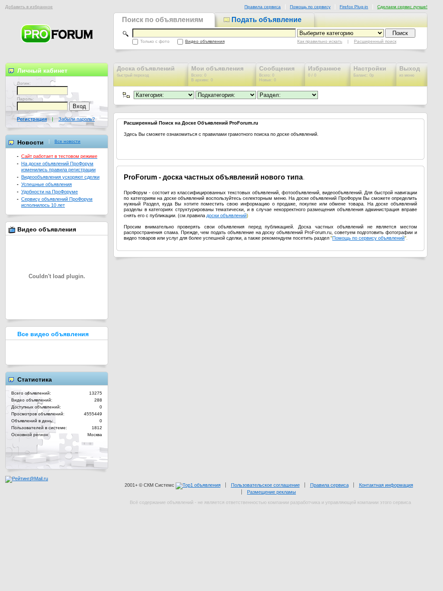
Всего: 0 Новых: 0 (277, 73)
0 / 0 (324, 71)
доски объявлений (226, 215)
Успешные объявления (46, 184)
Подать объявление (266, 19)
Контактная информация (386, 485)
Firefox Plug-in (354, 6)
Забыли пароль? (76, 119)
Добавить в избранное (29, 6)
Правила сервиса (262, 6)
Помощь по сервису (310, 6)
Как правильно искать (319, 41)
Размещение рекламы (271, 492)
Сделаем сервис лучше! (402, 6)
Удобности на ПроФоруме (49, 191)
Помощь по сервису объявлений (368, 238)
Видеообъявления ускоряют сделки (60, 177)
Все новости (67, 141)
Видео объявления (205, 41)
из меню (409, 71)
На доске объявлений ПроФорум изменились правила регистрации (58, 166)
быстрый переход (146, 71)
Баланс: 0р (369, 71)
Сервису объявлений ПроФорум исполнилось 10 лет (57, 201)
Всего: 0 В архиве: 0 (217, 73)
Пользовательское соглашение (265, 485)
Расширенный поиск (375, 41)
